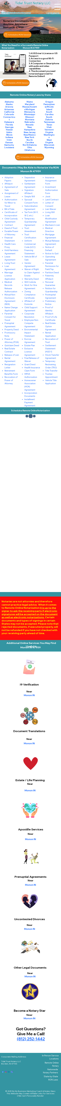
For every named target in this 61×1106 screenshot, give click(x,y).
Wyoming (49, 147)
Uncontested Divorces (29, 919)
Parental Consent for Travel (10, 316)
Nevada (29, 124)
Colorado (9, 114)
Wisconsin (49, 145)
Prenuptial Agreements (30, 877)
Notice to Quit (51, 253)
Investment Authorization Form (51, 190)
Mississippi (29, 114)
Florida (9, 124)
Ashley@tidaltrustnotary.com (16, 12)
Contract (9, 225)
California (9, 112)
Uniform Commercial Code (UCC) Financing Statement (30, 247)
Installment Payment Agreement (29, 402)
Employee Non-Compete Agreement (31, 323)
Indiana (9, 137)
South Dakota (49, 118)
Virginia (49, 132)
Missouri (29, 117)
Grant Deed (29, 364)
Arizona (9, 106)
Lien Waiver (50, 209)
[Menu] (57, 7)
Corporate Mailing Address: (13, 1057)
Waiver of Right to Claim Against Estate (32, 272)
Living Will (50, 212)
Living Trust (10, 263)
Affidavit (9, 183)
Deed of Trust (11, 228)
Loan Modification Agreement (51, 218)
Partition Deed (52, 272)
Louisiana (9, 147)
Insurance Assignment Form (50, 180)
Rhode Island (50, 107)
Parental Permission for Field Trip (52, 266)
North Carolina (29, 141)
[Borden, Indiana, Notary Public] (3, 1072)
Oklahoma (29, 150)
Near (29, 739)
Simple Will (29, 196)
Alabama (9, 101)
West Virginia (49, 141)
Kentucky (9, 145)
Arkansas (9, 109)
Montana (29, 119)
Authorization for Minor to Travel (11, 202)
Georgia (9, 127)
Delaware (9, 122)
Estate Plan (29, 345)
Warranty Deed (31, 279)
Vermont (49, 129)
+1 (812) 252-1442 (52, 13)
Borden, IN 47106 (9, 1064)
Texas (49, 124)
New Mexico (30, 135)
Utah (49, 127)
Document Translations (29, 731)
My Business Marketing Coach (28, 1091)
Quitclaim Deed (12, 345)
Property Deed (12, 329)
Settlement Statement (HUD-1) (50, 348)
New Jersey (30, 132)
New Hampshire (29, 128)
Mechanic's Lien (52, 225)
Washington (49, 136)
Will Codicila (30, 282)
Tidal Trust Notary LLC (11, 1061)
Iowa (9, 140)
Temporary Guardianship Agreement (30, 221)
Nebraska (30, 122)
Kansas (9, 142)
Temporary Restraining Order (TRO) (51, 364)
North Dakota (30, 145)
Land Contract (51, 199)
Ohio (29, 147)
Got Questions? (31, 1028)
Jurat (47, 196)
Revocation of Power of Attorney (11, 380)
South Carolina (49, 113)
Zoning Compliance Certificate (30, 294)
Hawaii (9, 129)
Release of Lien (12, 355)
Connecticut (9, 118)
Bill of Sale (9, 209)
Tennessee (49, 122)
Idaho (9, 132)
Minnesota (29, 112)
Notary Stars (49, 1091)
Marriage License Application (10, 275)
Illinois (9, 135)
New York (29, 137)
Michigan (30, 109)
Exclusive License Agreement (29, 351)
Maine (30, 101)
